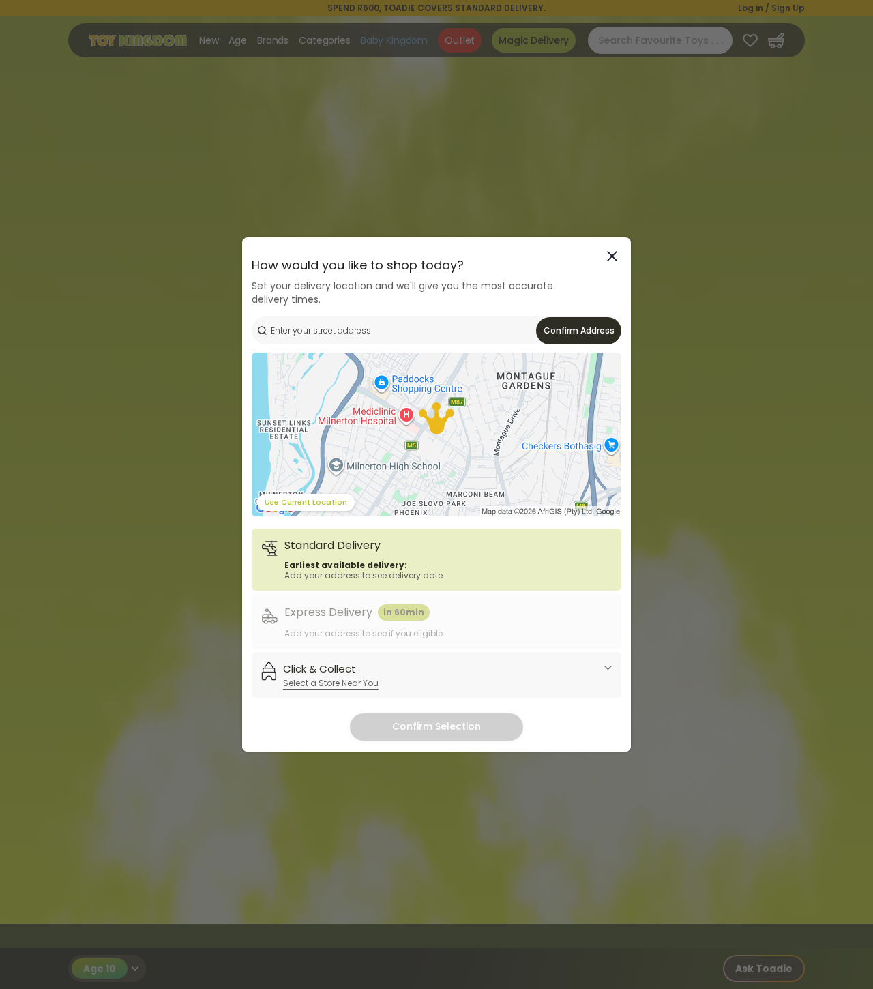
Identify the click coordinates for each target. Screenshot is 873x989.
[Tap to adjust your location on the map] (436, 434)
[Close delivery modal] (612, 256)
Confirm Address (579, 330)
